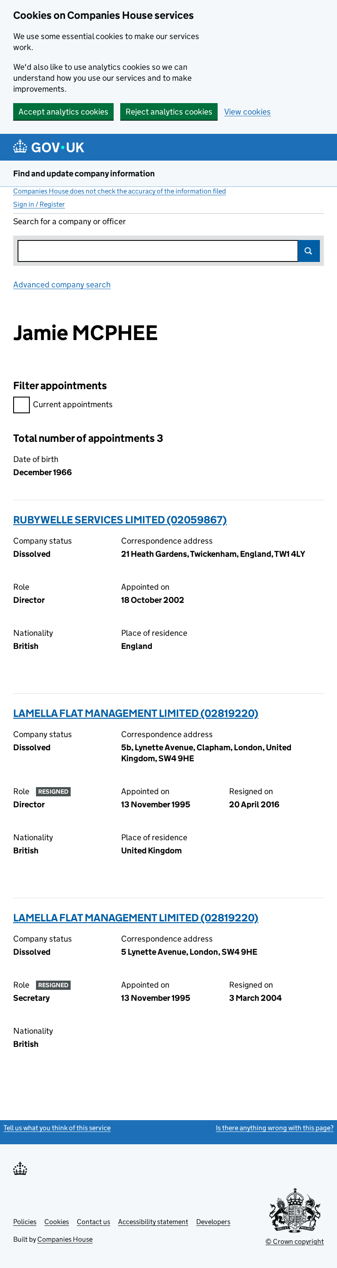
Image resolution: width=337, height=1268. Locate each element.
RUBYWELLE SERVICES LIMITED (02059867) (120, 519)
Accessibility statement (153, 1222)
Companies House (65, 1239)
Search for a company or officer (69, 221)
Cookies (56, 1222)
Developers (213, 1222)
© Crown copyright (294, 1241)
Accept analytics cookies (63, 112)
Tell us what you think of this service (57, 1128)
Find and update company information (84, 173)
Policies (24, 1222)
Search (309, 251)
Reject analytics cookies (168, 112)
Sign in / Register (39, 204)
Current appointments (73, 404)
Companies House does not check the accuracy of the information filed (119, 191)
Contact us (93, 1222)
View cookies (247, 111)
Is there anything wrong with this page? (274, 1128)
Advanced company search (62, 284)
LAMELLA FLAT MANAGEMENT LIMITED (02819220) (135, 713)
